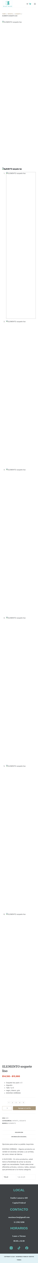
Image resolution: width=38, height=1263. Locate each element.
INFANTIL (15, 1120)
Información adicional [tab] (19, 1136)
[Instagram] (11, 1247)
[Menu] (35, 4)
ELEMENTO (12, 1123)
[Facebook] (26, 1247)
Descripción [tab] (19, 1132)
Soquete (22, 1120)
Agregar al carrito (24, 1108)
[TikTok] (19, 1247)
